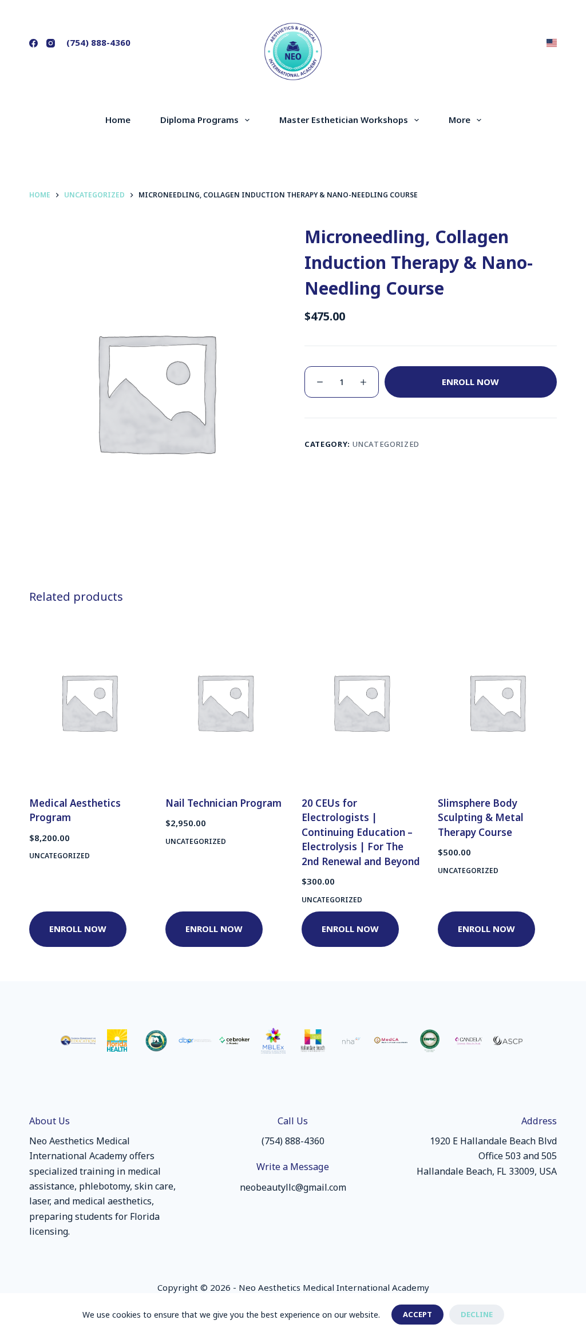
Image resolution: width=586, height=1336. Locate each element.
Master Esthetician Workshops (343, 119)
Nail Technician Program (223, 803)
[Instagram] (50, 43)
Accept (417, 1314)
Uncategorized (386, 444)
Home (117, 119)
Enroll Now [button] (77, 928)
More (459, 119)
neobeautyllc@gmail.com (293, 1187)
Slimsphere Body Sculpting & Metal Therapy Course (481, 817)
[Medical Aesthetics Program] (88, 702)
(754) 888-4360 (98, 42)
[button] (552, 43)
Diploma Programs (199, 119)
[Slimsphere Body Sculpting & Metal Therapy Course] (497, 702)
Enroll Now (470, 381)
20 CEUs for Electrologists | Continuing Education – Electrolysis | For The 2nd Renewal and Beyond (361, 832)
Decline (477, 1314)
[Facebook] (33, 43)
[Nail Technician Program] (224, 702)
